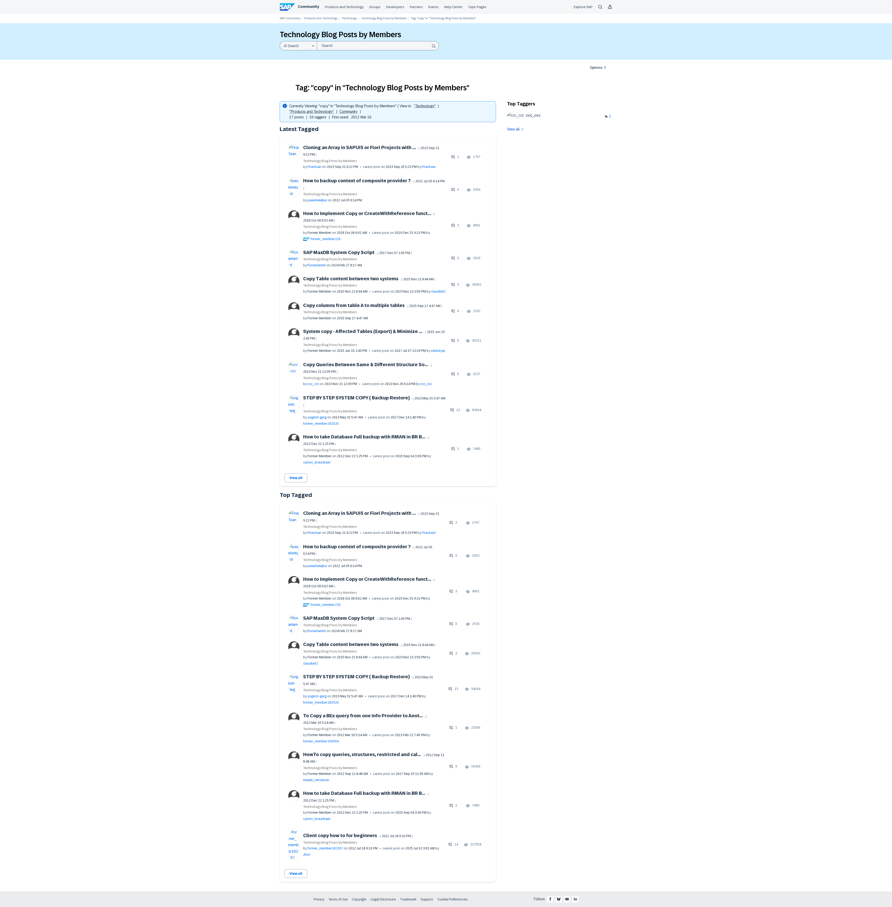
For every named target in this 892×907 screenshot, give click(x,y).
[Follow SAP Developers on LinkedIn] (575, 899)
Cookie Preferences (452, 899)
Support (427, 899)
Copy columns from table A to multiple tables (372, 305)
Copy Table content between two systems (369, 278)
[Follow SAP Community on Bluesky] (559, 899)
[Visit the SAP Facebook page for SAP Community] (550, 899)
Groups (374, 7)
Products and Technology (344, 7)
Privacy (319, 899)
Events (433, 7)
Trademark (408, 899)
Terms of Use (338, 899)
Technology (349, 18)
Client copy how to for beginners (358, 835)
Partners (416, 7)
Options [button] (596, 67)
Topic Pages (477, 7)
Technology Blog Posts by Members (384, 18)
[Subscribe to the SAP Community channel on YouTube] (567, 899)
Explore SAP (583, 7)
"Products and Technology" (311, 112)
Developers (395, 7)
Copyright (359, 899)
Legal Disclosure (383, 899)
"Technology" (425, 106)
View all (295, 478)
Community (308, 7)
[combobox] (378, 45)
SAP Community (290, 18)
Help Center (453, 7)
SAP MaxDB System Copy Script (357, 252)
